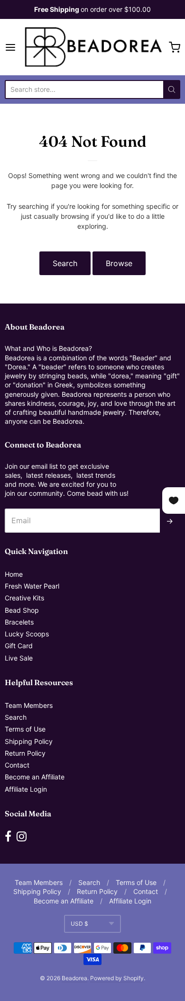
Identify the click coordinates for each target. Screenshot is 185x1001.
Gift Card (19, 646)
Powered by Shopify (117, 978)
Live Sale (19, 658)
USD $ (79, 923)
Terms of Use (25, 729)
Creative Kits (24, 598)
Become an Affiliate (35, 777)
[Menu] (13, 47)
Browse (119, 263)
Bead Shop (22, 610)
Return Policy (25, 753)
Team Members (29, 705)
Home (14, 574)
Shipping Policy (29, 741)
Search (65, 263)
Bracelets (19, 622)
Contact (17, 765)
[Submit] (171, 89)
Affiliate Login (26, 789)
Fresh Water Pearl (32, 586)
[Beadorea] (92, 47)
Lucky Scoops (27, 634)
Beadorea (74, 978)
